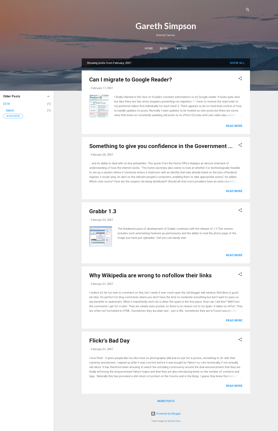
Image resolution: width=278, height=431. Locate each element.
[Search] (247, 10)
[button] (240, 79)
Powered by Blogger (168, 413)
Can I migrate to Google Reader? (130, 79)
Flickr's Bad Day (109, 340)
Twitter (180, 48)
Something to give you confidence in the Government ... (161, 146)
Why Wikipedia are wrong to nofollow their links (150, 275)
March (10, 110)
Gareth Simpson (166, 26)
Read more (234, 126)
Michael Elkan (174, 421)
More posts (166, 401)
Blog (164, 48)
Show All (237, 63)
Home (149, 48)
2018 (6, 104)
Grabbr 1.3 (102, 211)
